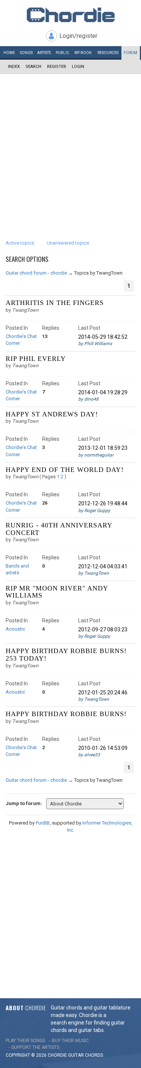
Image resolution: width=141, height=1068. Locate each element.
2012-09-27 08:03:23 (102, 629)
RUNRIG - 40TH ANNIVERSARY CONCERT (59, 528)
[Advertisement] (70, 148)
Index (14, 66)
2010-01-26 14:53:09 (102, 748)
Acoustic (15, 629)
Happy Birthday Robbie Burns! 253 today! (66, 654)
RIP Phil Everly (36, 358)
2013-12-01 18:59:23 (102, 448)
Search (33, 66)
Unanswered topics (68, 243)
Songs (26, 53)
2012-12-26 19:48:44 (102, 503)
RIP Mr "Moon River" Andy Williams (57, 591)
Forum (130, 53)
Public (62, 53)
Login (78, 66)
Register (56, 66)
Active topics (20, 243)
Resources (107, 53)
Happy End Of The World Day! (65, 469)
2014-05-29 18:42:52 (102, 337)
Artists (44, 53)
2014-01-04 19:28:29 (102, 392)
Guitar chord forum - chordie (36, 273)
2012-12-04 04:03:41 (102, 566)
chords (94, 1055)
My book (82, 53)
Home (9, 53)
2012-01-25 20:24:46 (102, 692)
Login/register (78, 35)
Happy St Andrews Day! (52, 414)
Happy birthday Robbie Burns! (66, 714)
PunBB (43, 823)
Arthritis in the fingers (55, 302)
